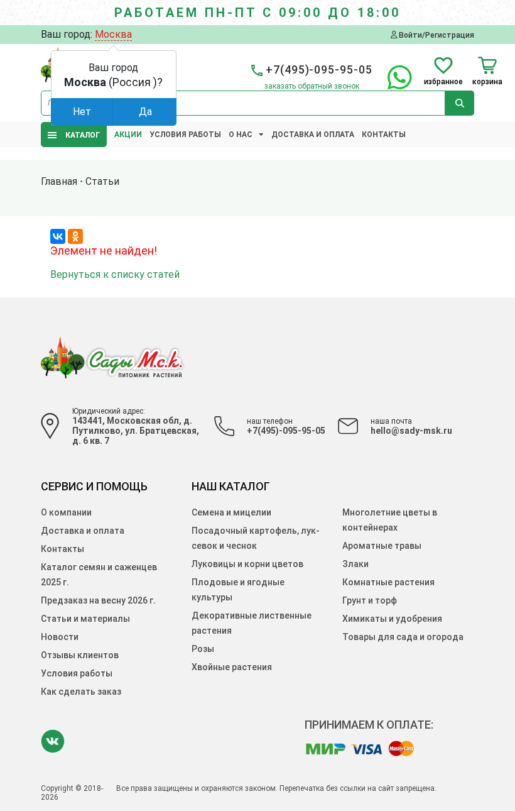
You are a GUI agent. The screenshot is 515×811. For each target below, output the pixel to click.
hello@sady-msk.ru (411, 431)
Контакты (384, 134)
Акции (128, 134)
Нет (82, 112)
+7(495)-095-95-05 (286, 431)
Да (145, 112)
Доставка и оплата (312, 134)
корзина (487, 81)
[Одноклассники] (75, 236)
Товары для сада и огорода (403, 637)
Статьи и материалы (85, 619)
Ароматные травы (381, 546)
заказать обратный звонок (311, 86)
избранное (443, 81)
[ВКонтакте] (57, 236)
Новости (60, 637)
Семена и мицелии (231, 512)
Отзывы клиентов (80, 655)
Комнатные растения (388, 582)
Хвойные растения (232, 667)
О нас (240, 134)
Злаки (355, 564)
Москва (113, 34)
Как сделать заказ (81, 692)
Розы (203, 649)
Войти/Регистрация (435, 35)
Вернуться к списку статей (115, 274)
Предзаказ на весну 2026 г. (98, 600)
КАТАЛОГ (80, 135)
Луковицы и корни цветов (247, 564)
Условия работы (185, 134)
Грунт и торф (369, 600)
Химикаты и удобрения (392, 619)
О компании (66, 512)
